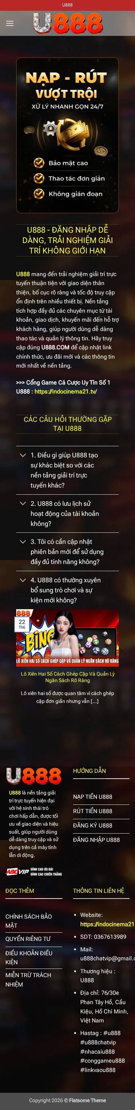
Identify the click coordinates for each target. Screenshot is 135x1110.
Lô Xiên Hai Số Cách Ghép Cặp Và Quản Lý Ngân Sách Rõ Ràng (67, 677)
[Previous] (14, 665)
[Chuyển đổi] (23, 455)
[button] (9, 23)
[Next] (120, 665)
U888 (15, 793)
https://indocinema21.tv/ (66, 391)
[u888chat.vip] (68, 23)
